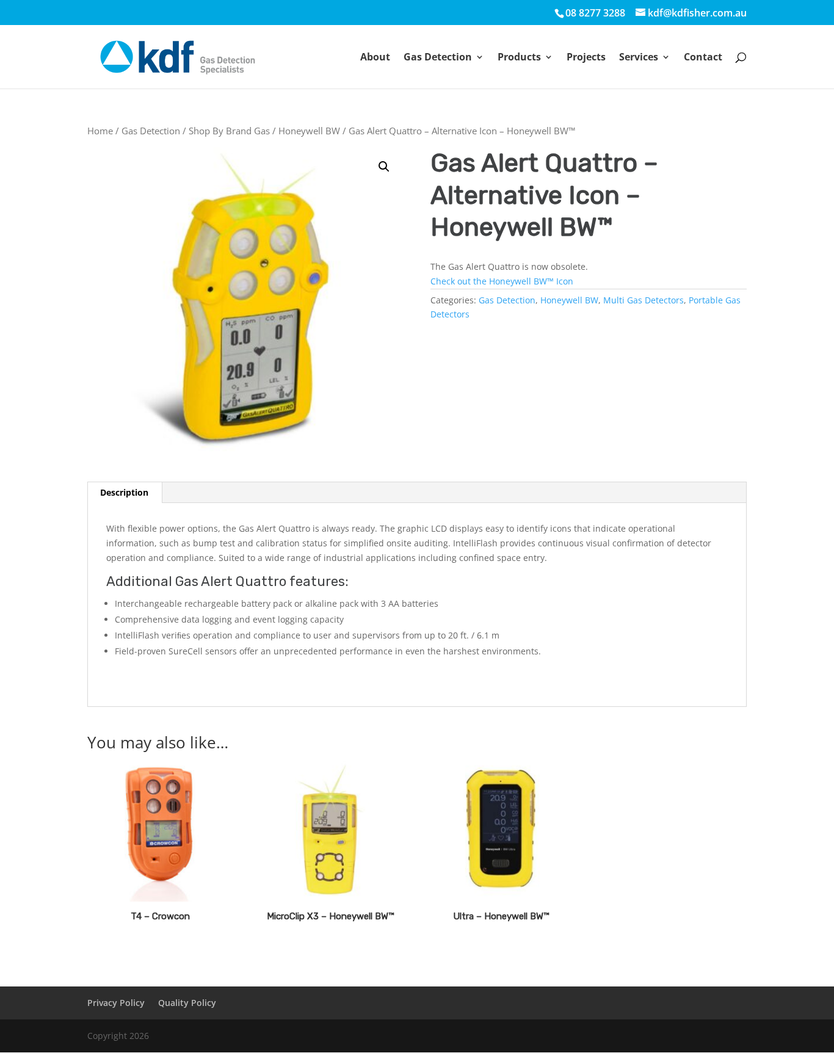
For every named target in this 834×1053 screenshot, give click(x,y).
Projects (586, 57)
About (375, 57)
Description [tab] (124, 492)
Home (100, 131)
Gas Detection (438, 57)
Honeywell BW (309, 131)
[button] (384, 167)
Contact (703, 57)
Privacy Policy (116, 1002)
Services (638, 57)
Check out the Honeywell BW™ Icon (501, 281)
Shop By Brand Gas (229, 131)
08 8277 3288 (595, 13)
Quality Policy (187, 1002)
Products (519, 57)
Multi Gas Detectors (643, 300)
